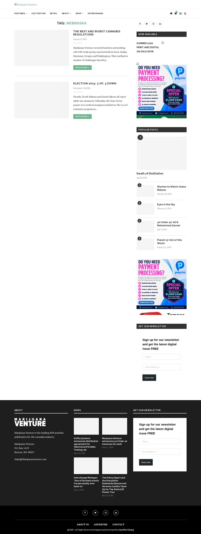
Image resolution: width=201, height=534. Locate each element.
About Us (83, 524)
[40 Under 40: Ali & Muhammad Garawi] (145, 226)
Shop (78, 13)
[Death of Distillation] (162, 153)
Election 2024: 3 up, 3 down (94, 83)
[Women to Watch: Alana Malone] (145, 191)
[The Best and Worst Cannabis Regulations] (41, 48)
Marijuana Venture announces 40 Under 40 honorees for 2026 (114, 441)
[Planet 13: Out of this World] (145, 244)
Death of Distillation (150, 173)
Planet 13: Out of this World (169, 242)
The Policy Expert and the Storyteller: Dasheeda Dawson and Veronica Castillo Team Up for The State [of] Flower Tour (114, 485)
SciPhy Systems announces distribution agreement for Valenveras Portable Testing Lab (86, 444)
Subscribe (149, 377)
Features (19, 13)
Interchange (95, 13)
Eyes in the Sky (166, 204)
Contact (118, 524)
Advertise (100, 524)
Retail (53, 13)
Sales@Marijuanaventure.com (30, 459)
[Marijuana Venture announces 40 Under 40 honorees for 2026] (114, 426)
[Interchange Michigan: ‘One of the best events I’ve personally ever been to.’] (86, 465)
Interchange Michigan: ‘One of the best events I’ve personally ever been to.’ (86, 482)
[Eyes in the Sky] (145, 209)
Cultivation (38, 13)
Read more (81, 68)
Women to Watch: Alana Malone (171, 188)
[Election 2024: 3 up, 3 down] (41, 100)
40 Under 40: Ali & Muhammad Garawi (168, 224)
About (65, 13)
